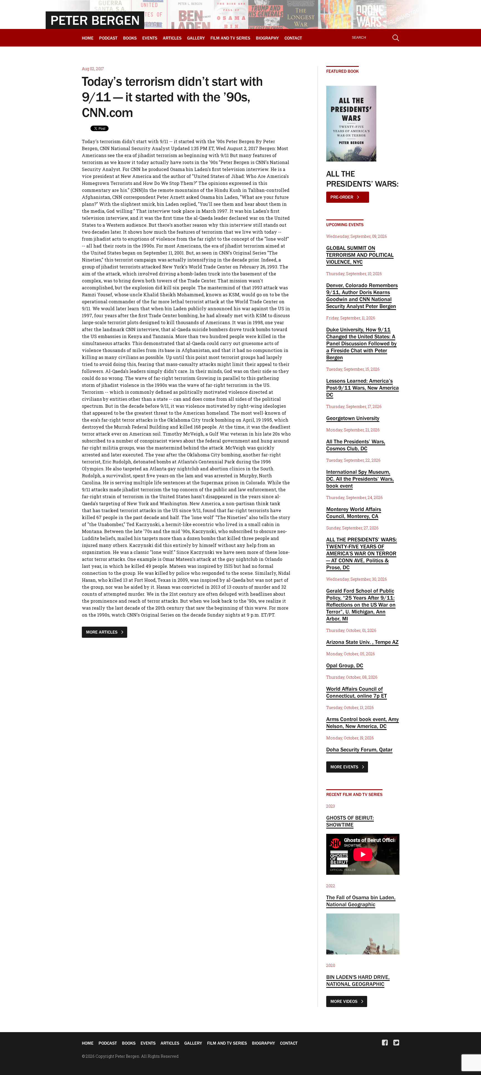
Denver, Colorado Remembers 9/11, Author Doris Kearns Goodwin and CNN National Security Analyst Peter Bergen (362, 295)
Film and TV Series (230, 37)
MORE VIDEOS (344, 1001)
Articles (172, 37)
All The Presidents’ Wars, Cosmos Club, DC (355, 444)
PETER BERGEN (95, 20)
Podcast (108, 37)
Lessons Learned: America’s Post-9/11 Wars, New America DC (362, 388)
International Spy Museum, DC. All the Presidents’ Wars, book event (360, 479)
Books (130, 37)
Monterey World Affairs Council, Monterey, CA (353, 512)
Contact (293, 37)
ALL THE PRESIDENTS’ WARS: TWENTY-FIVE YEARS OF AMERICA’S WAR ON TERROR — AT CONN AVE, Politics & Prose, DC (361, 553)
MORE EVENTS (344, 766)
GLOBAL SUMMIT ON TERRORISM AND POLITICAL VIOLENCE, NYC (360, 255)
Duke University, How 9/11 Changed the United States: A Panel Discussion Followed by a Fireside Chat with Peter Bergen (361, 343)
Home (88, 37)
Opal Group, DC (344, 665)
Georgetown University (352, 418)
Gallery (196, 37)
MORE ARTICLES (102, 631)
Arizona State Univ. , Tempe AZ (362, 642)
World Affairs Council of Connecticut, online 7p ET (356, 692)
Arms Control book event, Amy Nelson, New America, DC (362, 722)
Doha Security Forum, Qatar (359, 749)
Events (149, 37)
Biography (267, 37)
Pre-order (342, 196)
